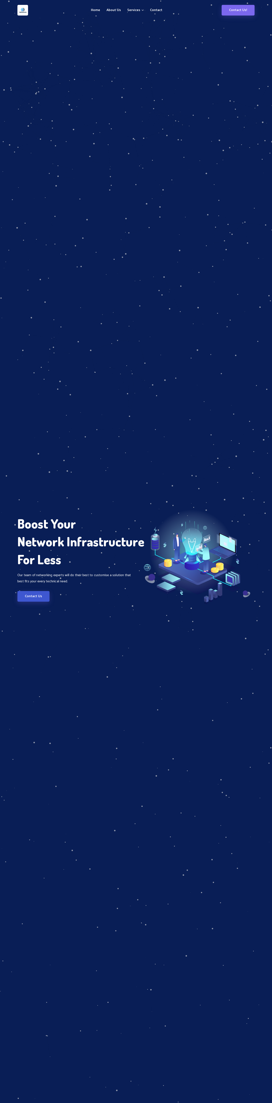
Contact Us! (238, 10)
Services (134, 10)
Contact (156, 10)
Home (95, 10)
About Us (113, 10)
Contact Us (33, 596)
